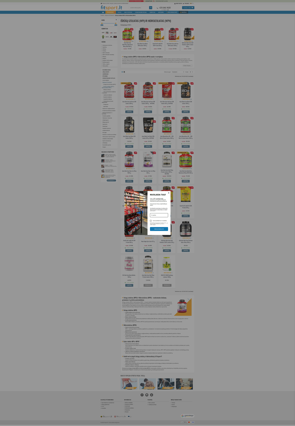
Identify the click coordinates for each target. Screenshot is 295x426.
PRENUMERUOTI (159, 229)
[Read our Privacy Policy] (167, 223)
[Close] (169, 193)
